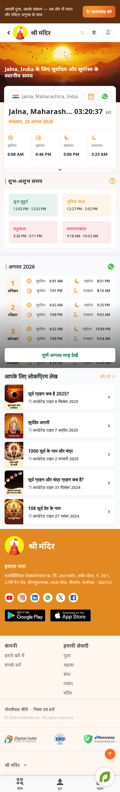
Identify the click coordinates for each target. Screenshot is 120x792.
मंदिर (67, 693)
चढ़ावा (68, 665)
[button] (104, 96)
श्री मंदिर (12, 765)
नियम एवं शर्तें (43, 709)
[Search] (82, 32)
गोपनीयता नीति (16, 709)
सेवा (66, 674)
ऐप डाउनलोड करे (99, 11)
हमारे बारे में (14, 655)
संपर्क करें (13, 665)
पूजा (67, 655)
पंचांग (68, 683)
